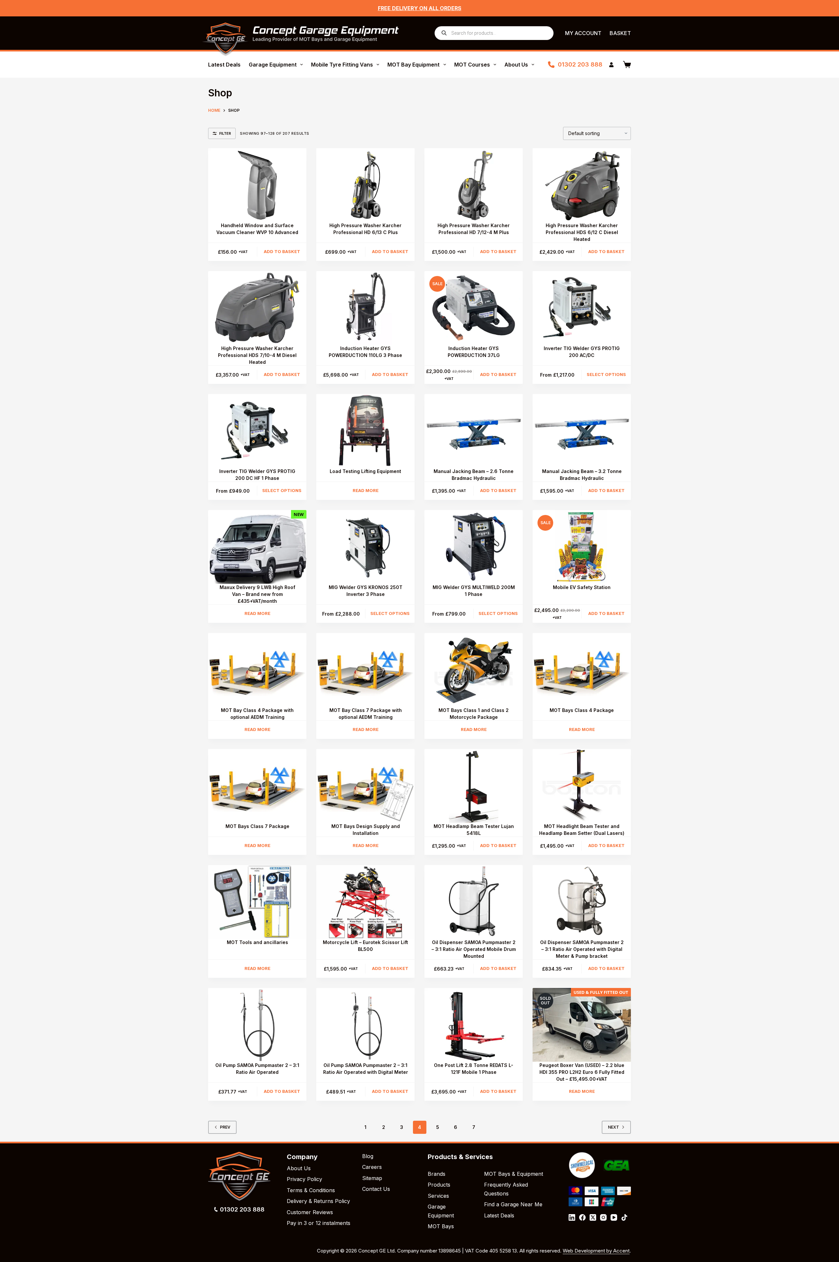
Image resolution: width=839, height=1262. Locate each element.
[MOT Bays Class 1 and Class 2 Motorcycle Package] (473, 670)
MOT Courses (472, 64)
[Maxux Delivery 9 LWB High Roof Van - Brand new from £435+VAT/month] (257, 547)
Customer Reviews (310, 1212)
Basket (620, 33)
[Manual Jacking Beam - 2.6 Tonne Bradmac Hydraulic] (473, 431)
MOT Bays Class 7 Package (257, 826)
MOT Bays (441, 1226)
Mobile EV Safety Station (582, 587)
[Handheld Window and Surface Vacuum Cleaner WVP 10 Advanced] (257, 185)
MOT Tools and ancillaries (257, 942)
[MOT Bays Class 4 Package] (582, 670)
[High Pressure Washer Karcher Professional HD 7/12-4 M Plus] (473, 185)
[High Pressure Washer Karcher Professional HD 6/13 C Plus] (365, 185)
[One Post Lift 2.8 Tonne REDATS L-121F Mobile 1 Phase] (473, 1025)
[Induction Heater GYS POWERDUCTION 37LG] (473, 308)
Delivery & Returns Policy (318, 1201)
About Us (516, 64)
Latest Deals (224, 64)
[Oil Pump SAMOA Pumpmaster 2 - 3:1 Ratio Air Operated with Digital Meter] (365, 1025)
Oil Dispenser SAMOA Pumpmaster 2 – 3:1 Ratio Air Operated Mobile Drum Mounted (474, 949)
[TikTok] (624, 1217)
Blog (367, 1156)
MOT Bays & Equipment (513, 1174)
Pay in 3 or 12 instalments (318, 1223)
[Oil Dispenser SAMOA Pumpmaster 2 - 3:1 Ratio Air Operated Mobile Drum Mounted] (473, 902)
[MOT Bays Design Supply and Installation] (365, 786)
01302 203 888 (580, 64)
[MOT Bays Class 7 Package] (257, 786)
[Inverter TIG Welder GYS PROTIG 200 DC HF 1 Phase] (257, 431)
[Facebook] (582, 1217)
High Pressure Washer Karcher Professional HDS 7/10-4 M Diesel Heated (257, 355)
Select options (606, 374)
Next (613, 1127)
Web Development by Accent (596, 1251)
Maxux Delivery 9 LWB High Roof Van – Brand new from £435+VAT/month (257, 594)
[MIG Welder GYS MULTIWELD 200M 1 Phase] (473, 547)
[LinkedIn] (572, 1217)
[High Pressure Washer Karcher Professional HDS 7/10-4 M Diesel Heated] (257, 308)
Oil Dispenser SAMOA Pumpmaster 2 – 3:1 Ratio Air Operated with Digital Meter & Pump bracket (582, 949)
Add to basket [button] (282, 251)
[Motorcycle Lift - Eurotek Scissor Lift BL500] (365, 902)
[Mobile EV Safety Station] (582, 547)
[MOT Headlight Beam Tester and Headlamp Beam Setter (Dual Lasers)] (582, 786)
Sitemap (372, 1178)
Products (439, 1184)
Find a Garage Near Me (513, 1204)
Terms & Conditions (311, 1190)
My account (583, 33)
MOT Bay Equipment (413, 64)
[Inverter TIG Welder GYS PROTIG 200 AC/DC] (582, 308)
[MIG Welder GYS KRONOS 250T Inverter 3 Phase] (365, 547)
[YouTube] (614, 1217)
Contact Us (376, 1189)
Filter (225, 133)
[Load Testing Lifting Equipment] (365, 431)
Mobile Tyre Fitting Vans (342, 64)
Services (438, 1196)
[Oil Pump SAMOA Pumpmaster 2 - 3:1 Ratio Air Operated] (257, 1025)
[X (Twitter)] (593, 1217)
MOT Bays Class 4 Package (582, 710)
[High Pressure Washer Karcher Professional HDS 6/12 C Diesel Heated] (582, 185)
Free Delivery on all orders (419, 8)
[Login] (611, 64)
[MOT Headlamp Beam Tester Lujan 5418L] (473, 786)
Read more (366, 490)
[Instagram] (603, 1217)
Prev (225, 1127)
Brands (436, 1174)
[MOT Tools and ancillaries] (257, 902)
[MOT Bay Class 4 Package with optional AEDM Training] (257, 670)
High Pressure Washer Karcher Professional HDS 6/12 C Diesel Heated (582, 232)
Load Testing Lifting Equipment (365, 471)
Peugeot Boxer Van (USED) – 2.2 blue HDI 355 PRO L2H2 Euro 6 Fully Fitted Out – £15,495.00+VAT (581, 1072)
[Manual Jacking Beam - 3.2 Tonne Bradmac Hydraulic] (582, 431)
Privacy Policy (304, 1179)
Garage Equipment (273, 64)
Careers (372, 1167)
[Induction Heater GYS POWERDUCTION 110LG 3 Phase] (365, 308)
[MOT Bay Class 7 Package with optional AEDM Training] (365, 670)
